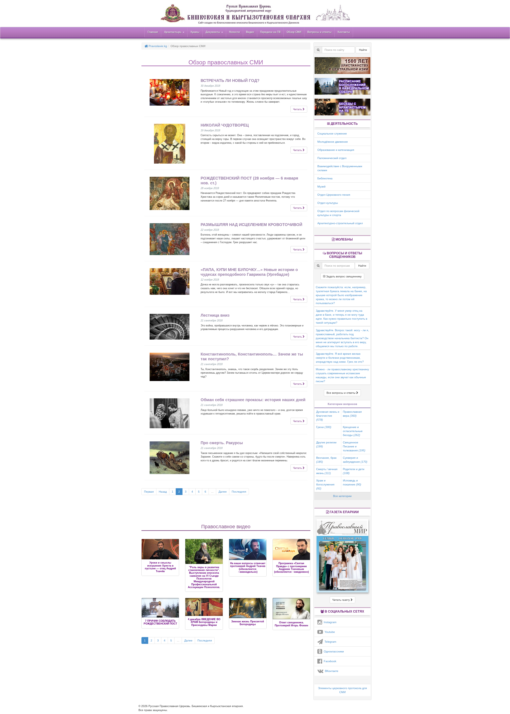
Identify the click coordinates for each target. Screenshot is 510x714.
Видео (250, 31)
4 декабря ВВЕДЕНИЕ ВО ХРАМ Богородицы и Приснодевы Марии (204, 622)
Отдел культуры (327, 202)
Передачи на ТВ (270, 31)
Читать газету (341, 599)
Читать (298, 109)
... (212, 491)
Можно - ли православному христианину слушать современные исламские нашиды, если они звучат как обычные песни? (342, 375)
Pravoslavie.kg (157, 46)
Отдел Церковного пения (333, 194)
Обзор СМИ (294, 31)
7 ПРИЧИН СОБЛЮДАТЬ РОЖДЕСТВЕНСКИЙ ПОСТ (160, 622)
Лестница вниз (215, 315)
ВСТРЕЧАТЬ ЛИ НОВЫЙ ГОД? (230, 80)
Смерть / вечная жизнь (326, 471)
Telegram (329, 641)
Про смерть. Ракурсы (222, 443)
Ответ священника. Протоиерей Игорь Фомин (291, 624)
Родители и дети (353, 471)
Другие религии (326, 444)
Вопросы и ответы (319, 31)
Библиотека (324, 178)
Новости (234, 31)
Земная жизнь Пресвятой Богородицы (247, 623)
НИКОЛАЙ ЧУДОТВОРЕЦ (225, 125)
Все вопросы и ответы (341, 392)
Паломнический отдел (331, 158)
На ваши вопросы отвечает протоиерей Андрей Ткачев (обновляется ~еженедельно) (247, 567)
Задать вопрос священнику (343, 276)
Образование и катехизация (335, 149)
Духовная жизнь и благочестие (327, 415)
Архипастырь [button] (173, 31)
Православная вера (352, 413)
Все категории (342, 496)
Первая (149, 491)
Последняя (239, 491)
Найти (363, 49)
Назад (163, 491)
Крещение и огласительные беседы (353, 431)
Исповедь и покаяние (352, 482)
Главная (153, 31)
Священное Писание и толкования (354, 446)
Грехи (323, 427)
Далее (223, 491)
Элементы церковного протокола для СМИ (342, 690)
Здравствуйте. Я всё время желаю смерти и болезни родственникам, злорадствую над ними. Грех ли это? (340, 357)
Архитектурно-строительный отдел (340, 223)
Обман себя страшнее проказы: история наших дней (253, 400)
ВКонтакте (330, 671)
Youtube (329, 631)
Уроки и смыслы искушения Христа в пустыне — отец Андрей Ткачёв (160, 567)
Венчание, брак (326, 459)
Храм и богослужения (325, 484)
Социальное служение (332, 133)
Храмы (194, 31)
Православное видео (225, 526)
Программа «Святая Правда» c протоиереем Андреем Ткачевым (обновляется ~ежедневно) (291, 567)
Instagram (329, 622)
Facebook (329, 661)
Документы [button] (213, 31)
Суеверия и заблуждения (355, 459)
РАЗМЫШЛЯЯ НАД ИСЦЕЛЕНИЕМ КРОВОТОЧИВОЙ (251, 224)
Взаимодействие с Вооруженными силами (339, 168)
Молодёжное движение (332, 141)
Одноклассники (333, 651)
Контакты (344, 31)
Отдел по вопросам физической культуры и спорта (338, 213)
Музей (321, 186)
